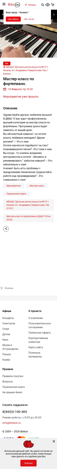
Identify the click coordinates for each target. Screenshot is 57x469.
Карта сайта (35, 347)
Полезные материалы (35, 354)
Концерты (8, 318)
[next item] (53, 14)
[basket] (53, 4)
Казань (32, 5)
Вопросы (7, 381)
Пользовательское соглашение (39, 325)
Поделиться (6, 229)
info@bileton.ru (11, 422)
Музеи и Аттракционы (10, 347)
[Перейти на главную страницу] (14, 4)
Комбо (6, 359)
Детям (6, 334)
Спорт (5, 328)
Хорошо (28, 463)
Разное (6, 354)
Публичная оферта (39, 332)
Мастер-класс (37, 185)
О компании (35, 318)
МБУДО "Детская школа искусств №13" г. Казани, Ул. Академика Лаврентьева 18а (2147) (27, 205)
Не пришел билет (12, 392)
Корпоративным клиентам (38, 340)
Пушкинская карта (16, 193)
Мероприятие (13, 185)
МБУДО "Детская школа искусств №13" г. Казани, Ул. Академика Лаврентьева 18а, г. (26, 70)
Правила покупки (12, 376)
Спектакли (8, 323)
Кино (5, 339)
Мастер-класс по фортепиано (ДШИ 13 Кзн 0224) (28, 218)
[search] (42, 5)
